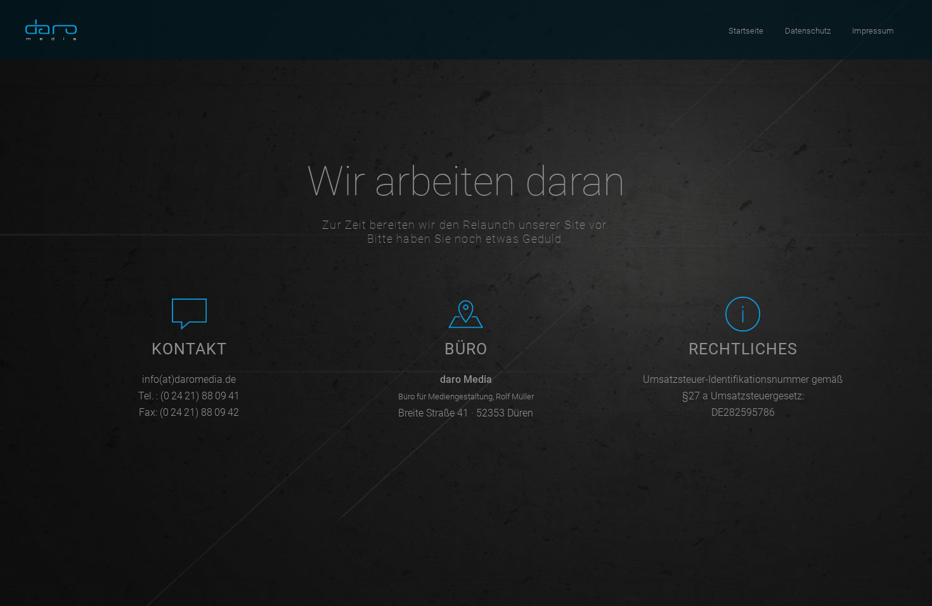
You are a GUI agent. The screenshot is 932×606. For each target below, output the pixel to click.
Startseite (745, 30)
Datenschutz (808, 30)
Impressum (873, 30)
